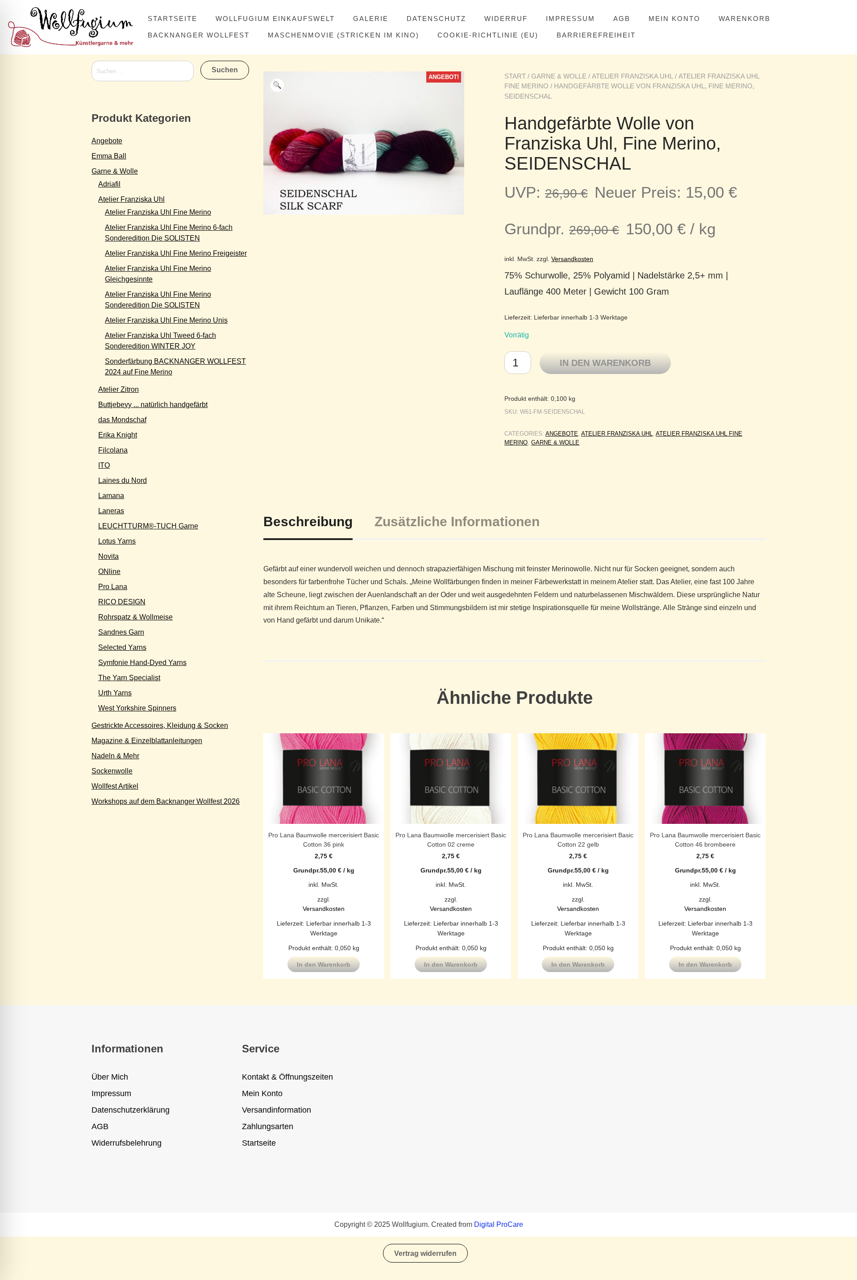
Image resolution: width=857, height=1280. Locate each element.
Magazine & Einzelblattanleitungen (147, 740)
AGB (621, 18)
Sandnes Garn (121, 632)
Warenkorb (744, 18)
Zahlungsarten (267, 1126)
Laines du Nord (122, 480)
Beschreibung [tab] (308, 521)
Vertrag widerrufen (425, 1253)
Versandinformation (276, 1109)
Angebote (561, 433)
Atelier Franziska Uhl (632, 76)
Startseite (172, 18)
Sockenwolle (112, 771)
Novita (108, 556)
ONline (109, 571)
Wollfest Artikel (115, 786)
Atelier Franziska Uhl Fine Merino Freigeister (176, 253)
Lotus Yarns (117, 541)
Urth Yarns (115, 693)
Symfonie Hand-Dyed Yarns (142, 662)
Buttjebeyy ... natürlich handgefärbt (153, 404)
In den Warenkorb (605, 363)
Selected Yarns (122, 647)
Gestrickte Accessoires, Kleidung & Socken (160, 725)
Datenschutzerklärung (131, 1109)
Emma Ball (109, 156)
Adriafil (109, 184)
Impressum (570, 18)
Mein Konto (674, 18)
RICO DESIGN (122, 602)
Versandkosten (572, 258)
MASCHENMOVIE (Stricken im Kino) (343, 35)
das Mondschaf (122, 420)
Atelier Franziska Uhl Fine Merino (158, 212)
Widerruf (506, 18)
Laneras (111, 511)
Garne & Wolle (559, 76)
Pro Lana (112, 586)
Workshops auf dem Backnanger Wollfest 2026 (166, 801)
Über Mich (110, 1076)
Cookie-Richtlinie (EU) (487, 35)
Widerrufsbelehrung (127, 1143)
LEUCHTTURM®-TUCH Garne (148, 526)
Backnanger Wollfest (199, 35)
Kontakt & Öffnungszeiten (287, 1076)
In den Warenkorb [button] (323, 964)
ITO (104, 465)
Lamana (111, 495)
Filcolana (113, 450)
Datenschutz (436, 18)
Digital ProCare (498, 1224)
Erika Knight (117, 435)
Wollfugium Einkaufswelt (275, 18)
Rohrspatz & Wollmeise (135, 617)
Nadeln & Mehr (115, 756)
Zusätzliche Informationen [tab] (457, 521)
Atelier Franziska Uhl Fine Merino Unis (166, 320)
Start (515, 76)
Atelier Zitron (118, 389)
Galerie (370, 18)
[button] (277, 85)
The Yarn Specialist (129, 678)
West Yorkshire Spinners (137, 708)
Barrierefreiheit (596, 35)
